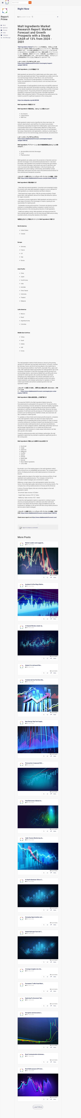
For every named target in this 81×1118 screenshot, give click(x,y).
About (4, 25)
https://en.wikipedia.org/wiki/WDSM (28, 100)
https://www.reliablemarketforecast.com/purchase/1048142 (39, 178)
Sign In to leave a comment (30, 527)
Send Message (6, 37)
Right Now (5, 27)
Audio (4, 32)
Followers (5, 35)
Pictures (5, 30)
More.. (55, 577)
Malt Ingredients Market (25, 47)
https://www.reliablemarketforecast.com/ (44, 517)
